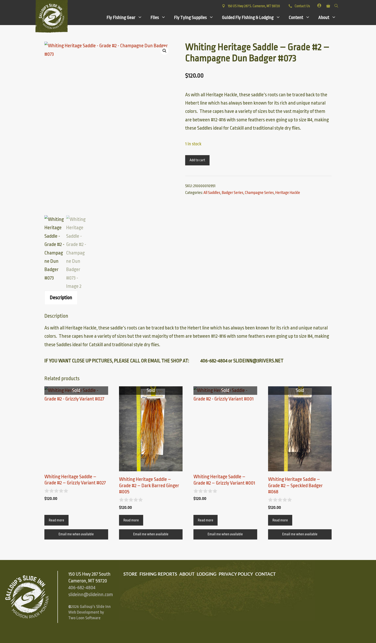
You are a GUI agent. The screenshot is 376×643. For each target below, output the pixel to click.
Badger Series (232, 192)
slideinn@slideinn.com (90, 594)
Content (296, 17)
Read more (56, 520)
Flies (155, 17)
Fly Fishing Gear (121, 17)
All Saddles (211, 192)
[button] (164, 51)
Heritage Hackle (287, 192)
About (323, 17)
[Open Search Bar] (336, 5)
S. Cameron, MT (254, 6)
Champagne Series (259, 192)
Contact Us (302, 6)
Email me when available (76, 534)
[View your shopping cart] (328, 5)
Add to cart (197, 160)
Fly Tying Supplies (190, 17)
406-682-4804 (81, 587)
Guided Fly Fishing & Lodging (248, 17)
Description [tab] (61, 297)
